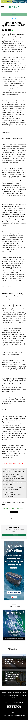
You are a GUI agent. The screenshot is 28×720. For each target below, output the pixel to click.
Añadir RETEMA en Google (19, 30)
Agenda (4, 695)
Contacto (14, 697)
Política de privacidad (17, 712)
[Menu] (2, 7)
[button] (3, 30)
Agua (14, 19)
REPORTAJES (18, 692)
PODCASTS (10, 695)
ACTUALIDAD (10, 692)
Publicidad (23, 695)
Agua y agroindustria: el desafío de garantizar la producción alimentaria (14, 661)
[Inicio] (14, 7)
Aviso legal (8, 712)
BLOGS (24, 692)
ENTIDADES (16, 695)
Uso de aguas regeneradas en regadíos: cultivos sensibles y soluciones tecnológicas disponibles (13, 675)
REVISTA (4, 692)
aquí (22, 508)
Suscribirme (14, 535)
